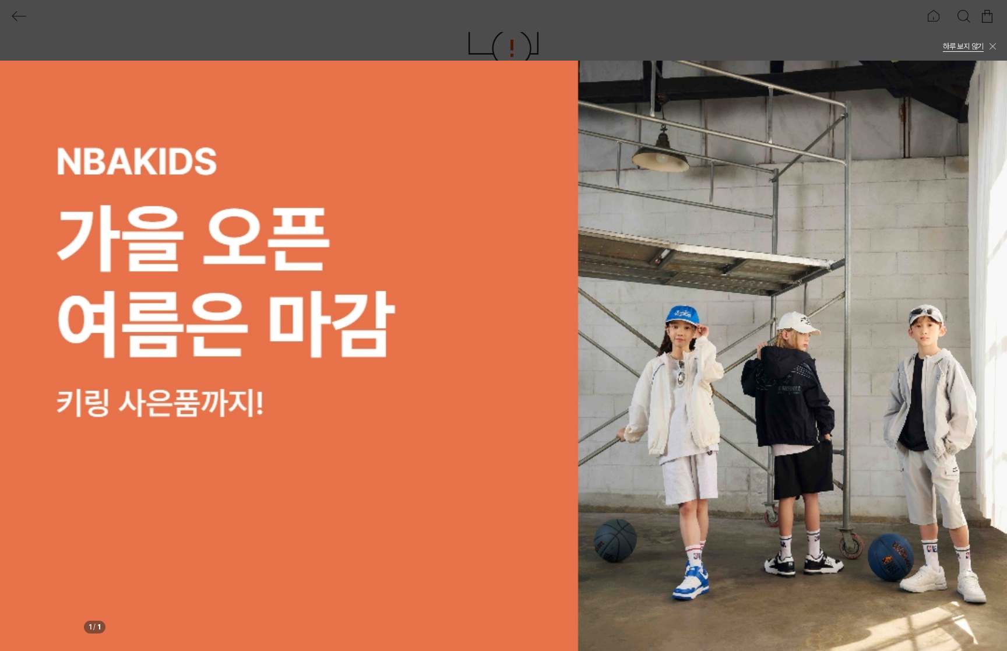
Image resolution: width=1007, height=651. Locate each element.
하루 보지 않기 (963, 46)
